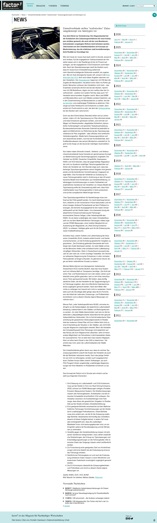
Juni (116, 39)
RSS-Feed (121, 25)
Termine (64, 5)
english (132, 5)
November (131, 52)
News (30, 5)
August (117, 55)
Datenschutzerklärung (55, 520)
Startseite (15, 15)
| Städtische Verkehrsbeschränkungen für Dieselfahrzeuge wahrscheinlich (87, 489)
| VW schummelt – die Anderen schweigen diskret (87, 498)
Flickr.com (99, 477)
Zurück (67, 506)
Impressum (41, 520)
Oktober (117, 73)
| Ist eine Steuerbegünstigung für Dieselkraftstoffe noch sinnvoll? (87, 494)
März (132, 57)
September (129, 73)
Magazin (40, 5)
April (131, 39)
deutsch (126, 6)
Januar (128, 42)
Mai (123, 39)
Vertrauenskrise (104, 108)
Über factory (16, 520)
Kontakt (33, 520)
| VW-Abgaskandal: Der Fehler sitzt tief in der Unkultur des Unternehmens (87, 502)
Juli (125, 55)
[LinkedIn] (127, 518)
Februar (117, 42)
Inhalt (67, 520)
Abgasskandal (84, 80)
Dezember (118, 52)
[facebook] (129, 518)
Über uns (25, 520)
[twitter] (132, 518)
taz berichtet (67, 103)
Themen (52, 5)
